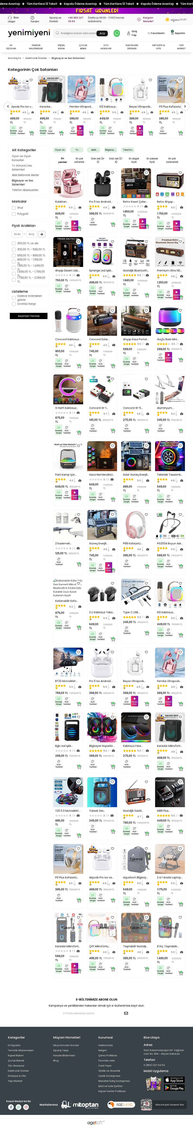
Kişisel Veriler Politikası (112, 1091)
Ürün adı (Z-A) (116, 160)
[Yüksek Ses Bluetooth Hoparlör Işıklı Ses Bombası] (102, 792)
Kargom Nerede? (148, 19)
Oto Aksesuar (16, 1065)
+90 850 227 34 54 (75, 19)
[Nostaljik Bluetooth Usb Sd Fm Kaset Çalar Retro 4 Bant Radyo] (136, 252)
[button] (11, 47)
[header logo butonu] (29, 33)
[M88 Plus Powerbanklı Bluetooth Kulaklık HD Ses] (170, 792)
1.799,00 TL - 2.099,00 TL (31, 280)
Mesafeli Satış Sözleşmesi (114, 1081)
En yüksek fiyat (152, 160)
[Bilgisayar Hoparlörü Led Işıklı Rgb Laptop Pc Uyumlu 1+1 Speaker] (102, 727)
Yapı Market (15, 1081)
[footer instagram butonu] (26, 1107)
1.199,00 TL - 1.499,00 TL (30, 267)
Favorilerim (158, 33)
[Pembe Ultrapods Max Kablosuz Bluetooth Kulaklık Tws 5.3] (81, 89)
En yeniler (62, 160)
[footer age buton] (121, 1104)
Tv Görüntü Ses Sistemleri (22, 167)
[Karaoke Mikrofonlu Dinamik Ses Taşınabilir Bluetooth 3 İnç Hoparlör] (51, 89)
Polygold (22, 214)
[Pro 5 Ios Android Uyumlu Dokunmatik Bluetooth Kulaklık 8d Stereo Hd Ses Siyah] (102, 183)
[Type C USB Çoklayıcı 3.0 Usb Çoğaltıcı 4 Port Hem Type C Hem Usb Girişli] (136, 594)
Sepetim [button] (178, 33)
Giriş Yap (134, 33)
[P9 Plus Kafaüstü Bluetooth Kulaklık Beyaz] (171, 89)
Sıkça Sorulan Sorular (66, 1045)
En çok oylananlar (172, 160)
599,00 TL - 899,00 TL (31, 255)
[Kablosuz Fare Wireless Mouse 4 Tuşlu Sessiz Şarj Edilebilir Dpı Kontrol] (136, 727)
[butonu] (96, 10)
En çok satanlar (79, 160)
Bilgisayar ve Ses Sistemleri (22, 182)
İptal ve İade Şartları (110, 1086)
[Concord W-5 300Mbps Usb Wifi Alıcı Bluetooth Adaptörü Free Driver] (136, 389)
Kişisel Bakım (16, 1055)
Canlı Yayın (105, 1065)
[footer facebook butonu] (11, 1107)
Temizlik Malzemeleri (21, 1050)
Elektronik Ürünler (18, 1071)
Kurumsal (105, 1037)
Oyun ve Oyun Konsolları (21, 158)
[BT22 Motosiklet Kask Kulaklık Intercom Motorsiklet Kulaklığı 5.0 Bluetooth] (68, 662)
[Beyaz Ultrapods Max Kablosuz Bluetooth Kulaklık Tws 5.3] (141, 89)
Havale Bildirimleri (64, 1055)
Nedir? (178, 19)
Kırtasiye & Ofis (17, 1076)
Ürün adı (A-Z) (98, 160)
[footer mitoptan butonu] (80, 1104)
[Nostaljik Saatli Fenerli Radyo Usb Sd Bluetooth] (136, 792)
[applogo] (174, 1079)
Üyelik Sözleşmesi (109, 1076)
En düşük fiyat (134, 160)
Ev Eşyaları (14, 1045)
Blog (56, 1060)
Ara (102, 33)
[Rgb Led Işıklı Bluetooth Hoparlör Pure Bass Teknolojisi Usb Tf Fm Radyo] (68, 727)
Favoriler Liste (106, 1060)
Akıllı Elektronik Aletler (25, 175)
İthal (20, 208)
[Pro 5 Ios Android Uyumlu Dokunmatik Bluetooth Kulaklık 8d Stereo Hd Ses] (102, 662)
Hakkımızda (105, 1045)
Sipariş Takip (61, 1050)
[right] (185, 106)
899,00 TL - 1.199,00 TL (29, 261)
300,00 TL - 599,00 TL (31, 249)
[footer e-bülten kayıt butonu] (127, 1013)
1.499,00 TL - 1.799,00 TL (31, 273)
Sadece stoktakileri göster (29, 298)
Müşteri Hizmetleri (66, 1037)
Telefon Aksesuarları (25, 190)
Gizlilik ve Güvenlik (109, 1071)
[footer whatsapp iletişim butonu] (18, 1107)
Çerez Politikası (107, 1055)
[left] (8, 106)
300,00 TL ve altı (27, 243)
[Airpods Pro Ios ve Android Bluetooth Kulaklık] (22, 89)
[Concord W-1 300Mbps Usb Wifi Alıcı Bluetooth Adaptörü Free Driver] (102, 389)
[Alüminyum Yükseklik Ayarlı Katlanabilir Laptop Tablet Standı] (170, 389)
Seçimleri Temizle (29, 316)
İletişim (102, 1050)
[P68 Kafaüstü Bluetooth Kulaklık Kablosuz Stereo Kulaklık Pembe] (136, 525)
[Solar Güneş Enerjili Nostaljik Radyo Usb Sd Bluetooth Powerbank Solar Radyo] (136, 456)
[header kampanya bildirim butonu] (116, 33)
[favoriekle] (31, 80)
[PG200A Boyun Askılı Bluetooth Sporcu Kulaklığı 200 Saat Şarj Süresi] (170, 525)
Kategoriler (16, 1037)
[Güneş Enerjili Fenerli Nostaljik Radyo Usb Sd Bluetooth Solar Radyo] (102, 525)
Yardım (35, 21)
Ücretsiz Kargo (26, 304)
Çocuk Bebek (16, 1060)
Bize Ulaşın (13, 19)
